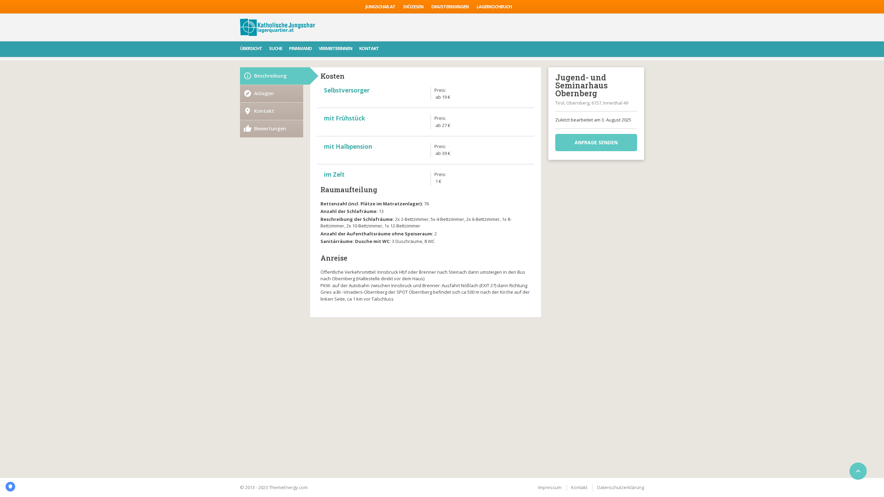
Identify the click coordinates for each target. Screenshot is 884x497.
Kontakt (369, 48)
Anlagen (264, 93)
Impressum (549, 487)
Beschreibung (270, 75)
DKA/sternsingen (450, 6)
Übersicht (251, 48)
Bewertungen (270, 128)
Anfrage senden (596, 142)
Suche (275, 48)
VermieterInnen (335, 48)
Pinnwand (300, 48)
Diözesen (413, 6)
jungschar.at (380, 6)
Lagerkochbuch (494, 6)
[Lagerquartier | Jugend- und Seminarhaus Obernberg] (277, 27)
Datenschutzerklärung (620, 487)
